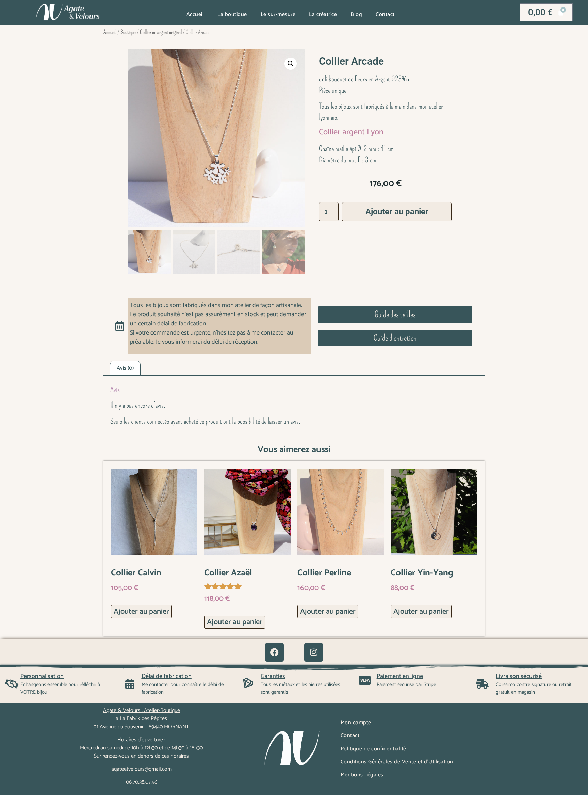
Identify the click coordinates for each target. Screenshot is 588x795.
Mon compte (356, 722)
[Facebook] (274, 652)
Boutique (128, 32)
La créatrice (323, 14)
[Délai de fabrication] (130, 684)
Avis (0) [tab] (125, 367)
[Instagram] (313, 652)
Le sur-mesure (278, 14)
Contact (385, 14)
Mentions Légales (362, 774)
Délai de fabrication (167, 676)
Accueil (195, 14)
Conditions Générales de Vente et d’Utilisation (397, 761)
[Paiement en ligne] (365, 680)
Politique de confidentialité (373, 748)
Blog (356, 14)
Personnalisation (42, 676)
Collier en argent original (161, 32)
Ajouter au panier (396, 211)
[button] (290, 64)
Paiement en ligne (400, 676)
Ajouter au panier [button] (141, 611)
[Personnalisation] (12, 684)
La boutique (232, 14)
